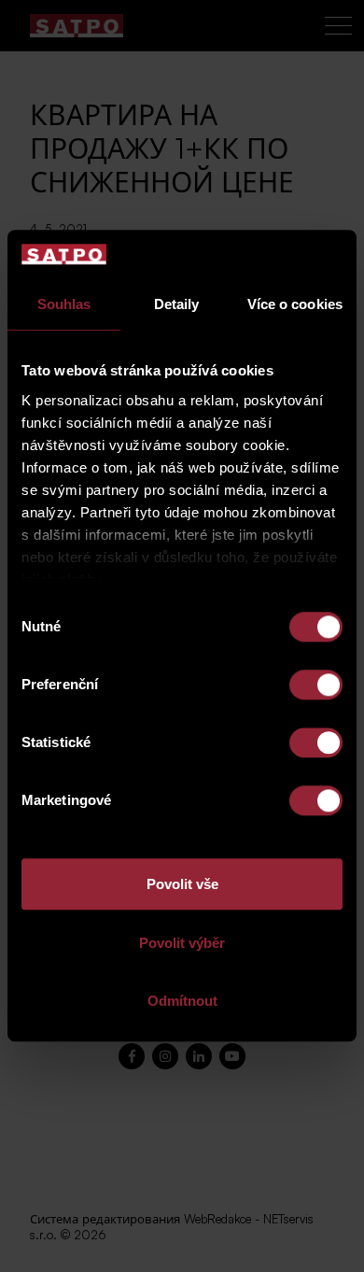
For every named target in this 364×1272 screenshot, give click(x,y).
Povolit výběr (182, 943)
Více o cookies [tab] (295, 305)
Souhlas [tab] (64, 305)
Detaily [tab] (177, 305)
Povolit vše (182, 885)
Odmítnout (182, 1002)
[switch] (316, 685)
